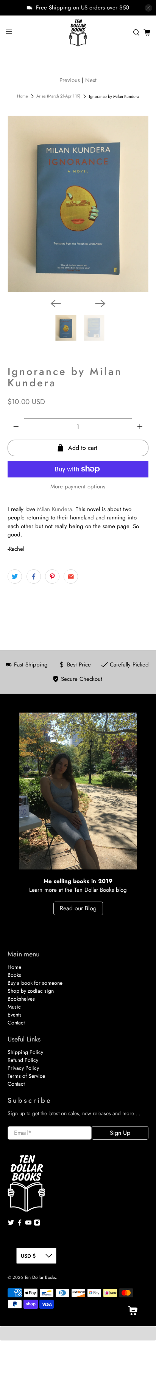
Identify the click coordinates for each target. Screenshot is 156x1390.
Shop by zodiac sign (31, 991)
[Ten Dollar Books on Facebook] (19, 1224)
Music (14, 1006)
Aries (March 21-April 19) (58, 96)
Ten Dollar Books (40, 1277)
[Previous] (55, 303)
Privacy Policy (23, 1068)
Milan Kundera (54, 509)
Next (91, 80)
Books (14, 975)
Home (22, 96)
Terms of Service (26, 1076)
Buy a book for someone (35, 983)
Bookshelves (21, 999)
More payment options (77, 486)
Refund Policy (23, 1060)
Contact (16, 1022)
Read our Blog (78, 908)
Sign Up (120, 1132)
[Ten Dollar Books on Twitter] (11, 1224)
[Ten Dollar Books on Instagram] (37, 1224)
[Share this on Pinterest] (52, 576)
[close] (148, 8)
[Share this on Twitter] (15, 576)
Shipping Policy (25, 1052)
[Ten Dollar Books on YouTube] (28, 1224)
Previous (69, 80)
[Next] (100, 303)
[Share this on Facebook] (34, 576)
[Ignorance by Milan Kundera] (78, 204)
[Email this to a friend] (71, 576)
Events (15, 1014)
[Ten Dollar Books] (78, 32)
